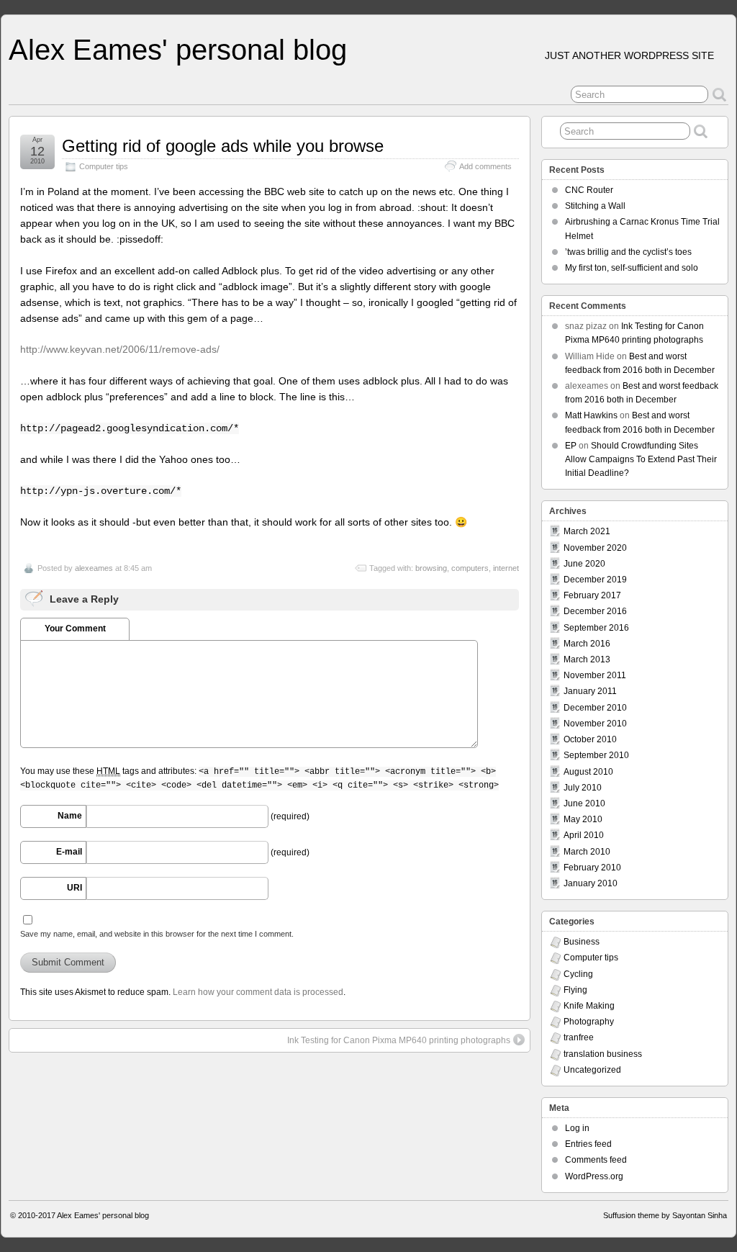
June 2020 (584, 564)
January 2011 (590, 691)
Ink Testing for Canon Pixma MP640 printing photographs (398, 1040)
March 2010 (587, 852)
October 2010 (590, 739)
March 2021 (587, 531)
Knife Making (589, 1006)
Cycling (578, 974)
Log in (577, 1128)
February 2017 (592, 595)
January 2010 (591, 883)
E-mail (69, 852)
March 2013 (587, 659)
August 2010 (588, 772)
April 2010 (584, 835)
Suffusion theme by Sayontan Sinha (665, 1215)
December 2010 (595, 708)
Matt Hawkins (591, 415)
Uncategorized (592, 1070)
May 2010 (583, 819)
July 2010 (583, 788)
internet (506, 568)
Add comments (485, 166)
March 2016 (587, 644)
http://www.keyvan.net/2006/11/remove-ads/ (120, 349)
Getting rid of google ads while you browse (223, 146)
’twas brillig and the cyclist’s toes (628, 252)
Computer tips (103, 166)
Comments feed (596, 1160)
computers (470, 568)
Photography (589, 1022)
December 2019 (595, 580)
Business (582, 942)
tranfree (579, 1037)
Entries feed (588, 1144)
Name (70, 816)
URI (74, 888)
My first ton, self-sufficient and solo (631, 268)
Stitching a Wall (595, 206)
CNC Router (589, 190)
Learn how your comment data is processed (258, 992)
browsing (431, 568)
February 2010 (592, 868)
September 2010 (596, 755)
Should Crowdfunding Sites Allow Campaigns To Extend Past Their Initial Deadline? (641, 459)
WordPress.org (594, 1176)
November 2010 (595, 724)
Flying (575, 990)
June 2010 (584, 803)
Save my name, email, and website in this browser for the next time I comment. (157, 933)
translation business (603, 1054)
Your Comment (75, 628)
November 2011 (595, 675)
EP (571, 446)
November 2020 (595, 548)
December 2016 (595, 611)
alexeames (94, 568)
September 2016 (596, 628)
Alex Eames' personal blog (178, 50)
